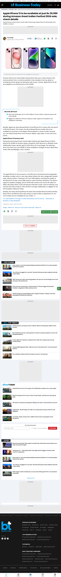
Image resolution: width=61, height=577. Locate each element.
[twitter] (8, 538)
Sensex (25, 546)
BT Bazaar (24, 0)
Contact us (13, 568)
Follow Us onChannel (49, 212)
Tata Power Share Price (41, 561)
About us (5, 568)
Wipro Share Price (28, 561)
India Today (29, 0)
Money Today (54, 525)
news (16, 9)
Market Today (27, 525)
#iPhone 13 (38, 207)
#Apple (5, 207)
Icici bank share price (51, 559)
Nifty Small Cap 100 (50, 546)
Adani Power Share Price (45, 537)
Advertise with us (23, 568)
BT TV (32, 530)
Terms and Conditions (45, 568)
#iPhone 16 (11, 207)
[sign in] (58, 5)
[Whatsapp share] (44, 38)
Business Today (17, 0)
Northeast (36, 0)
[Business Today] (26, 5)
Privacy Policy (33, 568)
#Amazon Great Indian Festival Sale (24, 207)
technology (11, 9)
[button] (55, 575)
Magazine (51, 527)
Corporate (26, 527)
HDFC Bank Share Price (29, 539)
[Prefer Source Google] (29, 38)
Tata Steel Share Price (43, 539)
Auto (45, 530)
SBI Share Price (40, 559)
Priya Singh (10, 37)
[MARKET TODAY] (9, 385)
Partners (56, 568)
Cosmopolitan (52, 0)
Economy (35, 525)
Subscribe (49, 5)
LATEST (7, 440)
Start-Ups (25, 530)
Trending (43, 527)
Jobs (51, 530)
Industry (39, 530)
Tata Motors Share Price (29, 537)
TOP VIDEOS (13, 323)
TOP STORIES (9, 262)
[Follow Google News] (38, 38)
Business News (4, 9)
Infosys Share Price (28, 559)
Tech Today (44, 525)
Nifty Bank (39, 546)
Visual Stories (35, 527)
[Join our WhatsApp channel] (58, 290)
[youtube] (5, 538)
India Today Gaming (43, 0)
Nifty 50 (32, 546)
